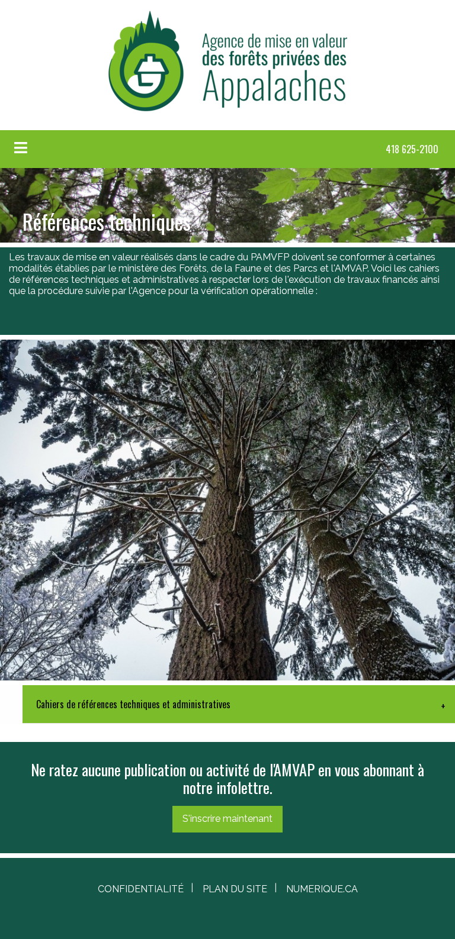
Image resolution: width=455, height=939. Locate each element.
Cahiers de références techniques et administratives (133, 704)
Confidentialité (141, 889)
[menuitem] (412, 149)
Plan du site (235, 889)
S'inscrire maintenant (227, 818)
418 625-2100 (412, 149)
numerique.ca (322, 889)
